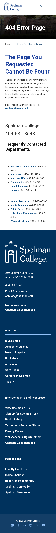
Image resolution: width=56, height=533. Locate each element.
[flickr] (12, 525)
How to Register (15, 352)
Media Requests (19, 205)
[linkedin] (24, 525)
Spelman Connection (18, 486)
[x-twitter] (37, 525)
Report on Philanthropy (19, 480)
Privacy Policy (14, 431)
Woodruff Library (19, 221)
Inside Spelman (14, 474)
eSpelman (11, 364)
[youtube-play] (43, 525)
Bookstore (11, 358)
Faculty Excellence (16, 469)
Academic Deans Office (23, 166)
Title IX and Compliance (23, 213)
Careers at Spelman (17, 375)
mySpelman (12, 340)
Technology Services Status (22, 425)
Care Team (12, 370)
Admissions (16, 174)
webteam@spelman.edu (17, 108)
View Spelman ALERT (18, 408)
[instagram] (31, 525)
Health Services (18, 186)
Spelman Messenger (18, 492)
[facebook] (18, 525)
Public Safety (17, 209)
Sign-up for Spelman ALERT (22, 413)
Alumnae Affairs (19, 178)
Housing (15, 190)
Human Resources (20, 201)
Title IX (9, 381)
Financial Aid (17, 182)
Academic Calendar (17, 346)
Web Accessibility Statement (23, 437)
